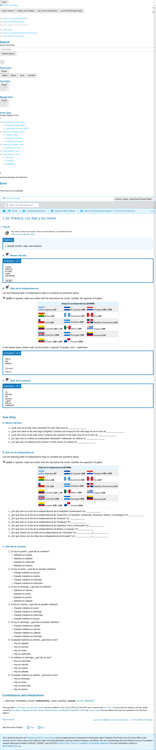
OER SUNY (30, 234)
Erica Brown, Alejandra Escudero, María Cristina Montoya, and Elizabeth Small (42, 710)
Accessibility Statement (99, 743)
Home (15, 211)
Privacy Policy (64, 743)
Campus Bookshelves (36, 211)
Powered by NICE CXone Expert (41, 738)
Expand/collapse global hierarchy (5, 211)
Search (7, 205)
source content (94, 710)
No (42, 728)
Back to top (7, 719)
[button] (9, 161)
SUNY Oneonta (17, 234)
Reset (4, 71)
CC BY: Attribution (85, 701)
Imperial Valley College (65, 211)
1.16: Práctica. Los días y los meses (29, 707)
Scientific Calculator (14, 141)
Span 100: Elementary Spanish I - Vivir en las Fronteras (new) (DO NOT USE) (118, 211)
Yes (32, 728)
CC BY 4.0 (109, 707)
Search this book (7, 45)
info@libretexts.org (12, 746)
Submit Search (8, 54)
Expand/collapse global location (152, 210)
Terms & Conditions (79, 743)
